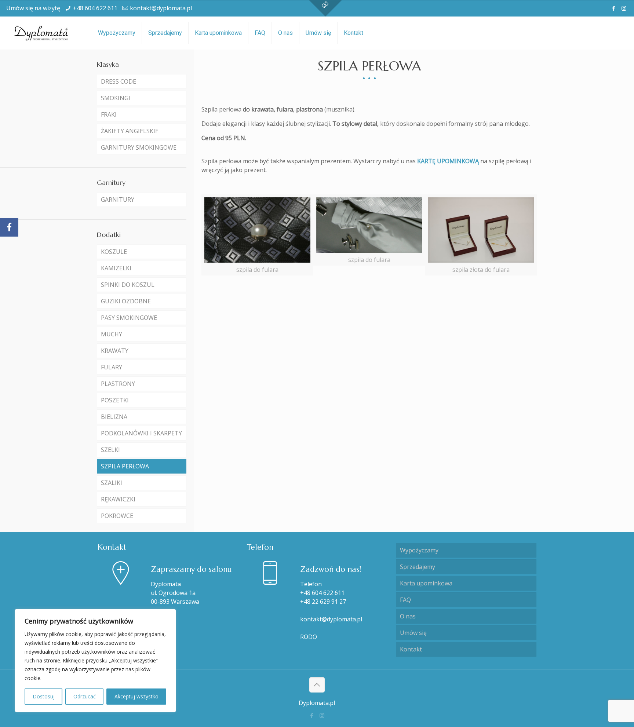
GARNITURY (117, 200)
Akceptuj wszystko (136, 696)
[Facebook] (614, 8)
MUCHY (111, 334)
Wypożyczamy (419, 550)
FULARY (111, 367)
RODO (308, 637)
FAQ (405, 600)
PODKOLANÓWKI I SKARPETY (141, 433)
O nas (408, 616)
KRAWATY (114, 351)
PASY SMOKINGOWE (129, 318)
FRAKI (109, 114)
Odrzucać (84, 696)
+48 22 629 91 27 (323, 602)
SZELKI (110, 450)
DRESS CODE (118, 81)
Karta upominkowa (426, 583)
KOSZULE (114, 252)
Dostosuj (44, 696)
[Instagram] (624, 8)
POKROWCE (117, 516)
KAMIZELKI (116, 268)
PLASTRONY (118, 384)
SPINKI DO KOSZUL (127, 285)
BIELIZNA (114, 417)
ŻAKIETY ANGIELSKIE (129, 131)
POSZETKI (115, 400)
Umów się (413, 633)
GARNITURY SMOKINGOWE (138, 147)
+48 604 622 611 (95, 8)
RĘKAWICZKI (118, 499)
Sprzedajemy (417, 567)
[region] (95, 660)
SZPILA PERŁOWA (125, 466)
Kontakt (411, 649)
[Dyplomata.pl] (41, 33)
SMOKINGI (115, 98)
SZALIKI (111, 483)
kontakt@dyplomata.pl (161, 8)
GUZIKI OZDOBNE (126, 301)
